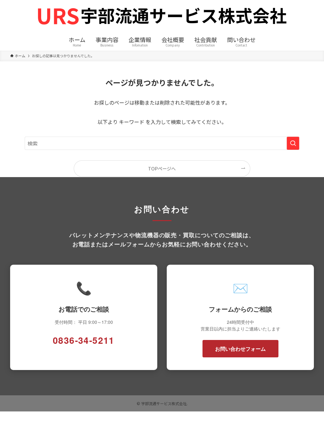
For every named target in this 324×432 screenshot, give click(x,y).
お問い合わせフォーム (240, 348)
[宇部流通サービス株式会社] (162, 17)
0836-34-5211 (84, 340)
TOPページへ (162, 168)
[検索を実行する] (293, 143)
